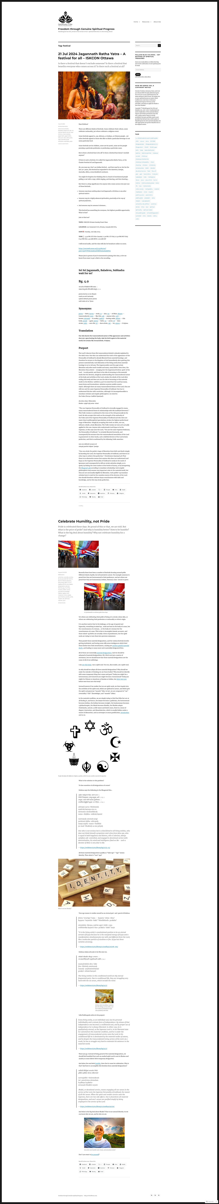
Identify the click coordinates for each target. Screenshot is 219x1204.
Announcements (63, 126)
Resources (145, 22)
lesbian (60, 593)
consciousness (140, 168)
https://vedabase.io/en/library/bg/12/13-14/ (95, 847)
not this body (86, 665)
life (136, 186)
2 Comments (61, 602)
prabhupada (139, 198)
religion (138, 201)
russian (60, 598)
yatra (71, 141)
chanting (138, 165)
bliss (59, 582)
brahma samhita (146, 153)
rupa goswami (146, 201)
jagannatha (68, 136)
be (59, 579)
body (62, 582)
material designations (104, 653)
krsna (157, 183)
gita (137, 174)
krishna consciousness (148, 183)
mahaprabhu (149, 189)
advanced (61, 128)
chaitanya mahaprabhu (142, 162)
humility (67, 588)
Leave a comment (63, 143)
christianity (152, 165)
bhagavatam (139, 147)
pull (62, 137)
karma (155, 180)
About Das (157, 22)
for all (68, 132)
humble (97, 1063)
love (140, 186)
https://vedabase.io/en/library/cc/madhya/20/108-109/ (99, 946)
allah (137, 141)
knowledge (66, 591)
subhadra (66, 141)
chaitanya (144, 156)
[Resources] (155, 1195)
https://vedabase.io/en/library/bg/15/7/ (93, 985)
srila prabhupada (140, 213)
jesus (142, 180)
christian (145, 165)
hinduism (155, 174)
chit (68, 584)
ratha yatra (69, 137)
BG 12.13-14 (70, 579)
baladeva (60, 130)
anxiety (71, 577)
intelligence (151, 177)
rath (65, 137)
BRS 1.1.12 (67, 582)
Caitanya (155, 153)
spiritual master (147, 210)
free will (154, 171)
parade (67, 597)
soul (68, 598)
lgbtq (64, 593)
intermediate (66, 134)
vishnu (155, 216)
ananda (66, 577)
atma (147, 141)
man (67, 593)
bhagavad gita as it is (151, 144)
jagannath (61, 136)
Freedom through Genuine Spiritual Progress (86, 29)
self (66, 598)
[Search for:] (146, 45)
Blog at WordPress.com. (90, 1195)
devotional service (141, 171)
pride (71, 597)
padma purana (140, 195)
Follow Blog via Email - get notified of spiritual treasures (147, 56)
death (71, 584)
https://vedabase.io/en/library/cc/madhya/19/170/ (97, 1106)
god (141, 174)
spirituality (139, 210)
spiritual (152, 207)
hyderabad (139, 177)
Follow (138, 74)
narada (69, 595)
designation (61, 586)
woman (60, 600)
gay (64, 588)
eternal (67, 586)
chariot (60, 132)
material (60, 595)
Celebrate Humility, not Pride (84, 521)
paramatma (149, 195)
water (137, 219)
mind (65, 595)
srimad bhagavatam (153, 213)
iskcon (137, 180)
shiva (142, 207)
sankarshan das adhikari (142, 204)
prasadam (147, 198)
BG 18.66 (152, 141)
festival (65, 132)
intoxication (125, 712)
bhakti (146, 147)
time (144, 216)
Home (136, 22)
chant (152, 162)
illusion (60, 589)
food (149, 171)
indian (64, 589)
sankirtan (153, 204)
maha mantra (139, 189)
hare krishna (147, 174)
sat (63, 598)
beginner (66, 130)
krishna (138, 183)
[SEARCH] (159, 45)
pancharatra (61, 597)
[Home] (151, 1195)
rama (153, 198)
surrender (138, 216)
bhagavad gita (140, 144)
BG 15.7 (60, 580)
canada (138, 156)
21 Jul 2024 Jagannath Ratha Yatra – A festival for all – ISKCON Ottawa (92, 56)
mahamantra (147, 186)
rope (59, 139)
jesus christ (149, 180)
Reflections (61, 574)
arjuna (142, 141)
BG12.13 (65, 580)
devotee (152, 168)
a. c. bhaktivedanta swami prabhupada (147, 138)
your (64, 600)
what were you (122, 679)
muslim (151, 192)
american (61, 577)
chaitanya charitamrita (142, 159)
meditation (139, 192)
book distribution (149, 150)
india (145, 177)
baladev (66, 128)
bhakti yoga (153, 147)
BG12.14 (69, 580)
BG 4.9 (71, 130)
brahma (138, 153)
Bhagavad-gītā (86, 468)
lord (59, 137)
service (138, 207)
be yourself (95, 1154)
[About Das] (158, 1195)
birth (137, 150)
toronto (149, 216)
